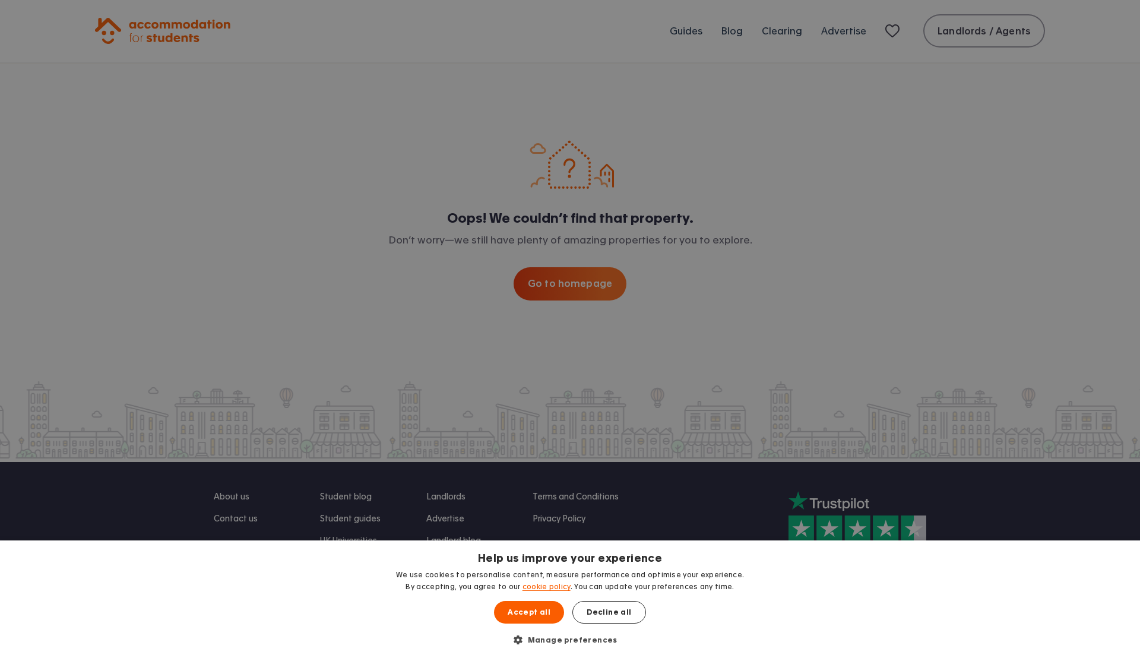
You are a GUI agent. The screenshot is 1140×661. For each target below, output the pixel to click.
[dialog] (570, 600)
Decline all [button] (609, 612)
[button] (570, 639)
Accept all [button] (529, 612)
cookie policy (546, 586)
